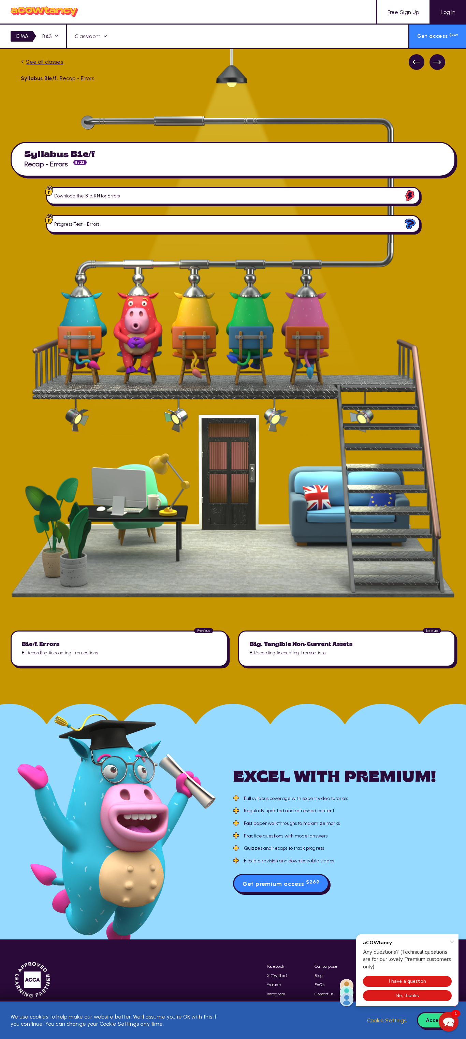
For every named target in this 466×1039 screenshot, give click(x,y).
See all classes (44, 62)
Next (437, 62)
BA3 (47, 36)
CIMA (22, 36)
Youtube (274, 984)
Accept (435, 1020)
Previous (416, 62)
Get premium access (281, 883)
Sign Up (403, 12)
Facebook (275, 966)
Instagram (276, 993)
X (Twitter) (277, 975)
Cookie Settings (386, 1020)
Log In (448, 12)
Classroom (88, 36)
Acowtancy (44, 12)
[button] (448, 1021)
